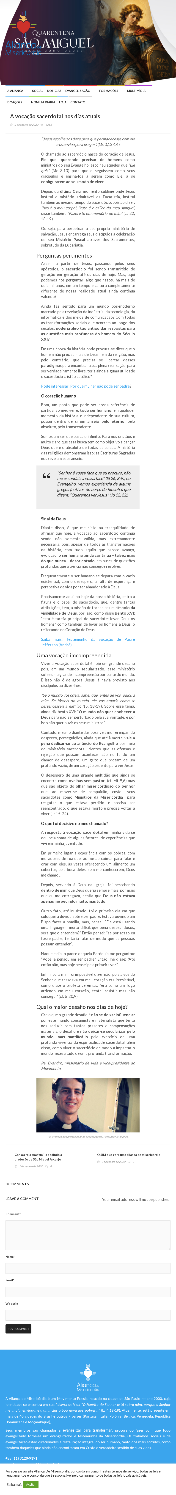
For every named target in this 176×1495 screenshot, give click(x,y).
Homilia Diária (43, 102)
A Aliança (15, 91)
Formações (108, 91)
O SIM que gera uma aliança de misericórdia (128, 1155)
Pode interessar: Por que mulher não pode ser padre (85, 386)
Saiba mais (14, 1484)
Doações (14, 102)
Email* (10, 1280)
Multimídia (136, 91)
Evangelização (77, 91)
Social (37, 91)
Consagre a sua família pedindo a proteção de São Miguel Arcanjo (38, 1157)
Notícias (54, 91)
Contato (77, 102)
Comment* (13, 1214)
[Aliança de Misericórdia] (25, 32)
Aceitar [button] (31, 1484)
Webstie (12, 1303)
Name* (10, 1257)
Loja (62, 102)
